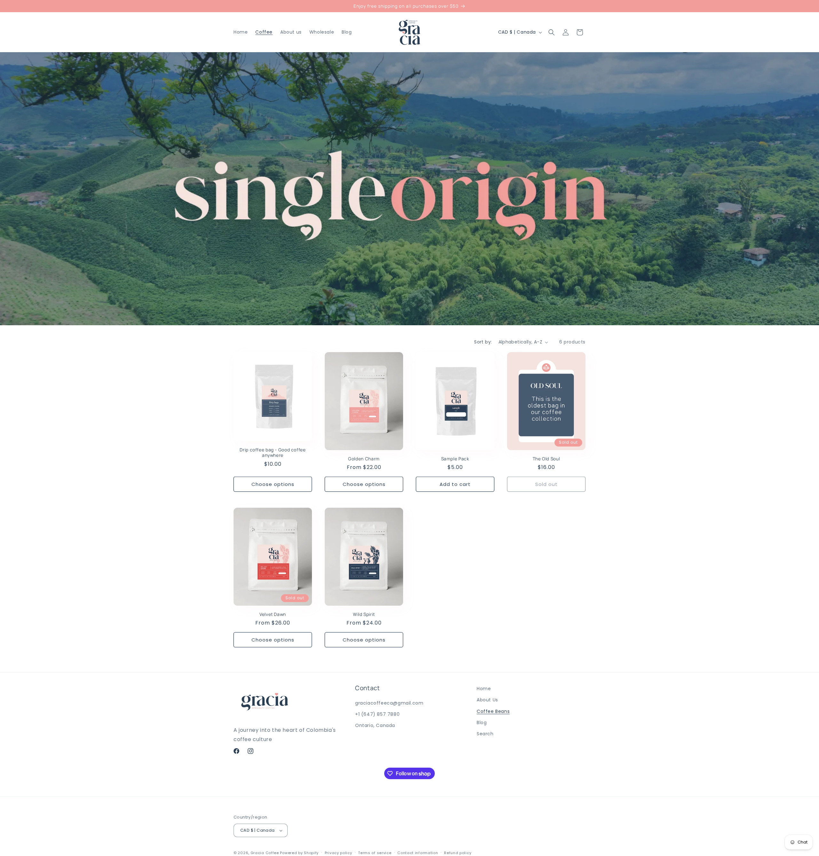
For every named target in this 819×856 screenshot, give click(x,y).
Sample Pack (455, 459)
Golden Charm (364, 459)
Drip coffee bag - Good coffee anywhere (273, 452)
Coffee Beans (493, 711)
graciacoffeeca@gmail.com (389, 703)
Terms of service (374, 852)
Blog (482, 722)
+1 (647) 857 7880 (377, 714)
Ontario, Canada (375, 725)
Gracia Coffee (264, 852)
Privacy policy (338, 852)
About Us (487, 700)
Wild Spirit (364, 614)
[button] (552, 32)
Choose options (272, 484)
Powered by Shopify (299, 852)
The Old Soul (546, 459)
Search (485, 734)
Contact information (417, 852)
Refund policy (457, 852)
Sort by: (483, 342)
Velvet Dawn (272, 614)
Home (484, 688)
